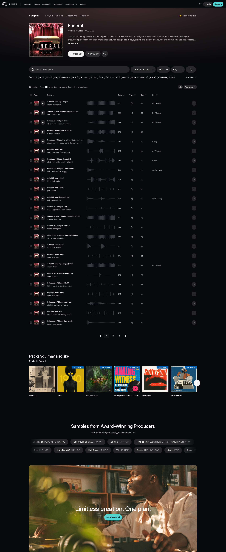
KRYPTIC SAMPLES (75, 31)
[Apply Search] (32, 69)
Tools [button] (83, 15)
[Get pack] (49, 379)
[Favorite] (105, 54)
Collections (71, 15)
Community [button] (69, 4)
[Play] (46, 40)
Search (59, 15)
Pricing (83, 4)
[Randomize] (180, 87)
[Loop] (131, 103)
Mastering (46, 4)
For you (49, 15)
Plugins (37, 4)
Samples (27, 4)
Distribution (57, 4)
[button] (200, 4)
